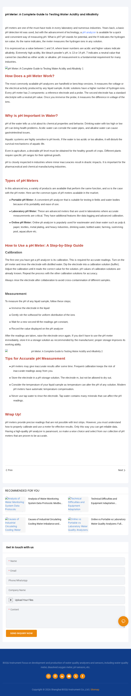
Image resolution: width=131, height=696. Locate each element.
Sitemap (95, 689)
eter (30, 199)
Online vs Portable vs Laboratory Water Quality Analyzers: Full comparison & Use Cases (108, 522)
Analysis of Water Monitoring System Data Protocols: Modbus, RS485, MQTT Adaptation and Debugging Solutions (45, 501)
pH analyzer (89, 32)
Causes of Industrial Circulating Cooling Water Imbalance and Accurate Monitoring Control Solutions (44, 522)
